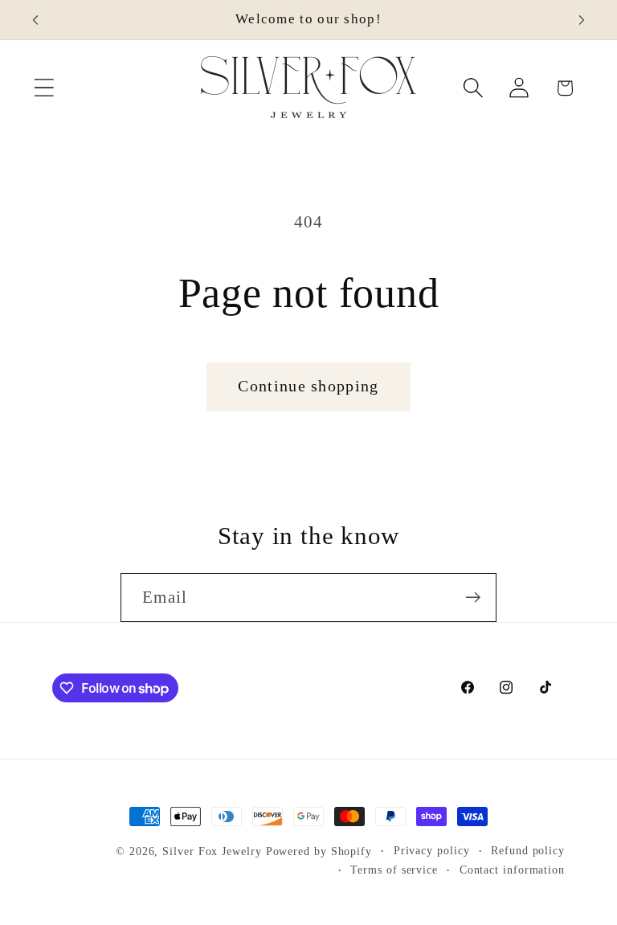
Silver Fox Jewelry (211, 851)
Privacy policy (432, 850)
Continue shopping (308, 386)
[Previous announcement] (35, 20)
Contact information (512, 869)
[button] (44, 88)
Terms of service (394, 869)
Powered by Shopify (319, 851)
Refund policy (528, 850)
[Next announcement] (581, 20)
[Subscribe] (473, 597)
